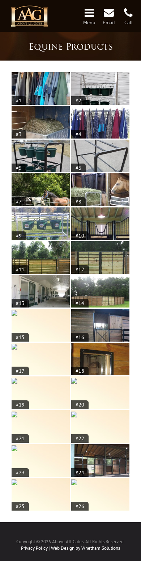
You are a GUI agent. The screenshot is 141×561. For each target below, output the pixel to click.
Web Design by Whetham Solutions (85, 548)
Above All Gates (29, 16)
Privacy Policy (34, 548)
